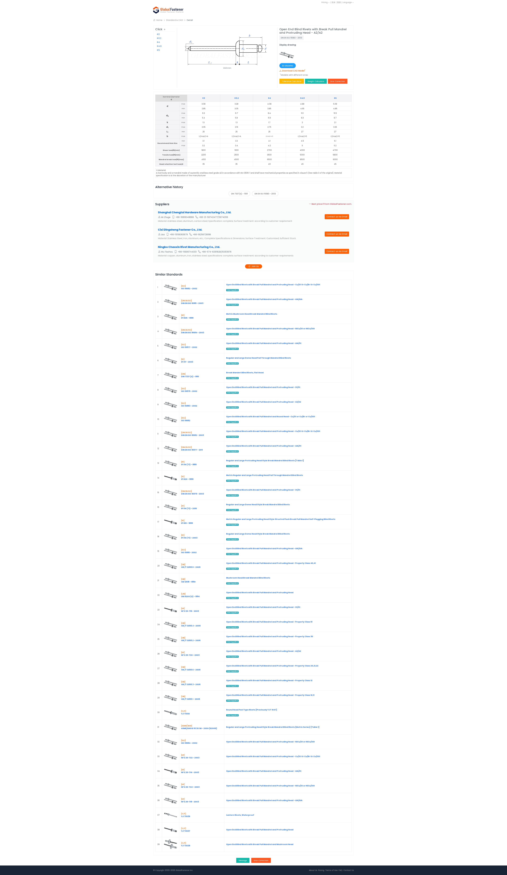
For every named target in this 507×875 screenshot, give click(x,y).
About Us (313, 870)
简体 (333, 2)
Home (159, 20)
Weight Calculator (316, 81)
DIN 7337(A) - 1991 (239, 193)
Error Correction (337, 81)
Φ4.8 (159, 46)
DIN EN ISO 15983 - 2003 (265, 193)
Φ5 (158, 50)
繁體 (339, 2)
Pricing (324, 2)
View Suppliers (232, 290)
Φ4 (158, 42)
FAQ (340, 870)
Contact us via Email (336, 216)
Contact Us (348, 870)
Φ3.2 (159, 38)
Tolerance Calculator (291, 81)
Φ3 (158, 34)
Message (243, 860)
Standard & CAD (174, 20)
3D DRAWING (287, 65)
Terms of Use (331, 870)
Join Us (255, 266)
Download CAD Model (293, 70)
